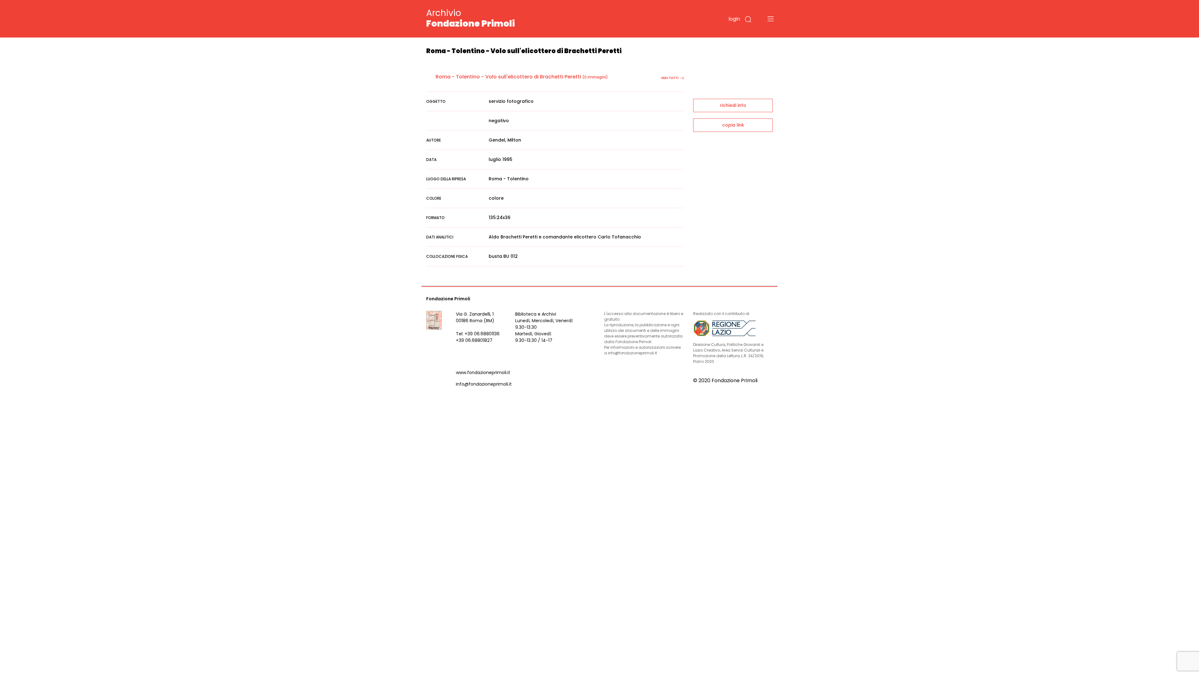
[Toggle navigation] (770, 18)
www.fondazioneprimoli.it (483, 372)
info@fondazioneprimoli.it (484, 384)
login (734, 18)
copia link (733, 125)
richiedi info (733, 105)
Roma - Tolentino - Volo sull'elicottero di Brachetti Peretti (508, 76)
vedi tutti (669, 78)
